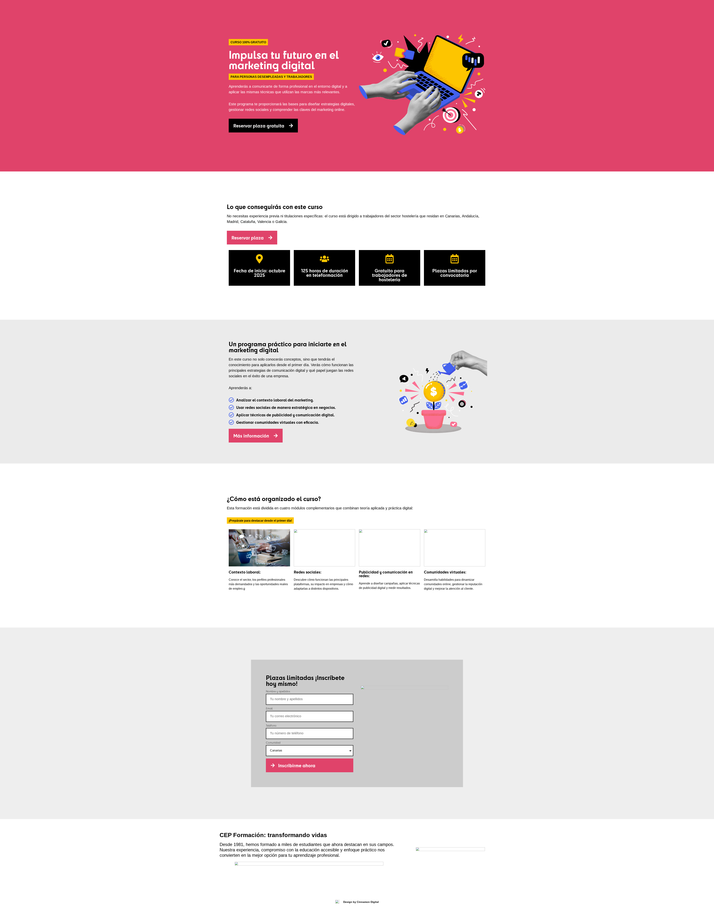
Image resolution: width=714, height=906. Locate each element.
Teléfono (271, 725)
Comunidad (273, 742)
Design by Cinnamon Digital (361, 901)
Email (269, 708)
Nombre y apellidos (278, 691)
